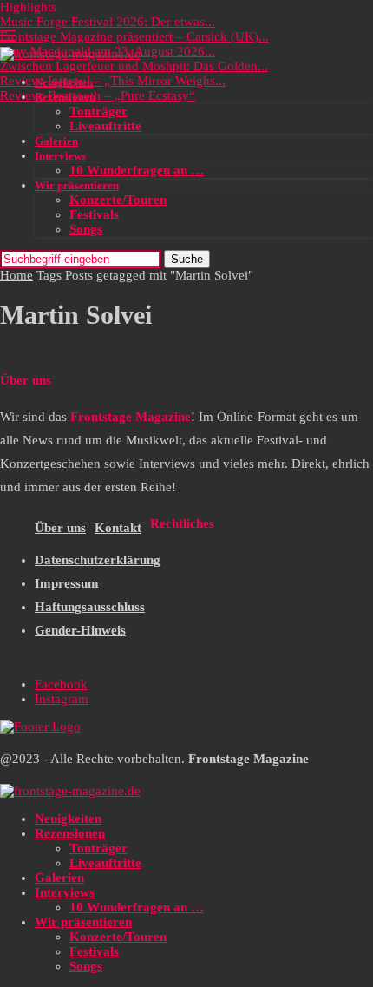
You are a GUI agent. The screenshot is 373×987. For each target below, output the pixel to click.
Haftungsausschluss (90, 607)
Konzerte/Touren (118, 200)
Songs (85, 229)
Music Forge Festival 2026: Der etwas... (107, 22)
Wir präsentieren (77, 185)
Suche (187, 259)
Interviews (60, 155)
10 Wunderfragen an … (136, 170)
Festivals (94, 214)
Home (16, 275)
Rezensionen (65, 96)
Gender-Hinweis (80, 630)
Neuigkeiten (64, 82)
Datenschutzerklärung (97, 560)
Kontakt (118, 528)
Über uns (60, 528)
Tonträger (98, 111)
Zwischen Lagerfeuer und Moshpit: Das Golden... (134, 66)
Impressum (67, 583)
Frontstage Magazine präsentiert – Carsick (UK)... (134, 36)
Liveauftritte (105, 126)
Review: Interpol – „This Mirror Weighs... (113, 81)
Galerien (56, 141)
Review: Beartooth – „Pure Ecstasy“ (97, 95)
